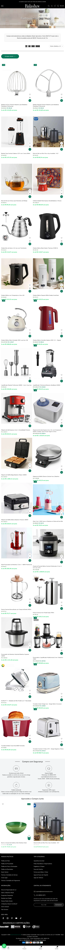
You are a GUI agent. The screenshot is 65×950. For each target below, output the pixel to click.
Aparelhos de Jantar (39, 861)
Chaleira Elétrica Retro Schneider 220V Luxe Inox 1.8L (14, 340)
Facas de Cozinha (38, 869)
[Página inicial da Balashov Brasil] (32, 6)
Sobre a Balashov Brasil (7, 892)
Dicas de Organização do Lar (8, 890)
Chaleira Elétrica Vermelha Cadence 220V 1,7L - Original (47, 340)
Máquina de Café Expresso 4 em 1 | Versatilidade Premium (15, 430)
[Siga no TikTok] (21, 918)
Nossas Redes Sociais (7, 901)
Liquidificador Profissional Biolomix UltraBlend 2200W (46, 385)
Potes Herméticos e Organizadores (43, 863)
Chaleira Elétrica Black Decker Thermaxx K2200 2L (45, 248)
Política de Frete (5, 861)
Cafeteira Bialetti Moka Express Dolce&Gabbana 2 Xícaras (47, 201)
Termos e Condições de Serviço (9, 875)
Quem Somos (4, 872)
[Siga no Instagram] (8, 918)
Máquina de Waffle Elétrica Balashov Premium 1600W (14, 519)
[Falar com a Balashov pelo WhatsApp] (4, 946)
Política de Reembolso (7, 869)
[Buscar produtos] (49, 6)
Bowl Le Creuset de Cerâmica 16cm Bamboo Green (14, 842)
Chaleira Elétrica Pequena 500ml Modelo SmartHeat (46, 295)
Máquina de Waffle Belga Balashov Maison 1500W (14, 475)
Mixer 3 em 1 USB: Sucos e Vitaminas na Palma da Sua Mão (48, 521)
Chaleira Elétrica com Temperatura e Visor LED (12, 295)
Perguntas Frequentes (7, 895)
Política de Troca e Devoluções (9, 866)
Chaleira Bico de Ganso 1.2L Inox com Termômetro (13, 248)
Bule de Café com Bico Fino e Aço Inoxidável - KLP (45, 153)
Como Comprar (5, 906)
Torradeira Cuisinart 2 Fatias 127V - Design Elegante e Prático (48, 749)
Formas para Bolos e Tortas (41, 872)
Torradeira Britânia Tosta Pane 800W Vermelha (13, 745)
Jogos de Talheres (38, 877)
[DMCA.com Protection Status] (15, 926)
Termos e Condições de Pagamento (10, 880)
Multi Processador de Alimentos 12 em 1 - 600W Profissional (16, 564)
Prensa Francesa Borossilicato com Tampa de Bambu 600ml (16, 609)
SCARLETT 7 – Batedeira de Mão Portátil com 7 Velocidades (16, 701)
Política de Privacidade (7, 863)
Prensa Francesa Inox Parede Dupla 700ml (43, 612)
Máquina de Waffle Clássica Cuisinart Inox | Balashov (46, 476)
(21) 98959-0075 (40, 895)
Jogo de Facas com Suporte (41, 875)
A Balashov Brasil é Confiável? (9, 904)
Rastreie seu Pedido (6, 898)
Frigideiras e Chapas (39, 866)
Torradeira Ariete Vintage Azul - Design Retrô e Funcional (47, 704)
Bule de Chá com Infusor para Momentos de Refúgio (14, 201)
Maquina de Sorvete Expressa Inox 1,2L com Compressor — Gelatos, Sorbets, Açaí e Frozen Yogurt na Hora (48, 430)
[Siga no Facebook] (3, 918)
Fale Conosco (4, 909)
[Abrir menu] (10, 6)
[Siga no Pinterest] (12, 918)
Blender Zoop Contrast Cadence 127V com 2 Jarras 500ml (15, 153)
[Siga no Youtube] (16, 918)
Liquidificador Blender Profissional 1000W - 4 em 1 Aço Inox (16, 385)
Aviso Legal (4, 877)
